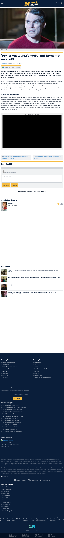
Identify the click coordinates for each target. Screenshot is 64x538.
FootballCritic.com (7, 489)
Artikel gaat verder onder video (32, 114)
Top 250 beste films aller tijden (10, 405)
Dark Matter (37, 362)
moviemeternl (34, 480)
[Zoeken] (57, 3)
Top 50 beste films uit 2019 (9, 429)
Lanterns (36, 371)
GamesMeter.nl (6, 502)
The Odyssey (5, 364)
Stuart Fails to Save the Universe (43, 377)
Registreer (3, 519)
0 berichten (5, 168)
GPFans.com (5, 493)
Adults (36, 366)
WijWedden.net (6, 504)
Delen (21, 63)
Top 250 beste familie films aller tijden (12, 411)
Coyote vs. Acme (6, 369)
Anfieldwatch (6, 508)
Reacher (36, 373)
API (63, 519)
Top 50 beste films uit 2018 (9, 427)
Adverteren (19, 519)
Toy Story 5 (5, 377)
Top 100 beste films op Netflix (10, 418)
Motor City (5, 375)
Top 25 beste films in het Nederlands (12, 431)
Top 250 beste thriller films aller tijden (12, 409)
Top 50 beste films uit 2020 (9, 424)
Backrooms (5, 371)
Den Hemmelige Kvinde (8, 362)
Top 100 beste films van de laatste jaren (12, 416)
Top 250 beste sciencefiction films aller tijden (14, 407)
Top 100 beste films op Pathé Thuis (11, 422)
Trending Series (38, 360)
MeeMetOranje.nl (7, 511)
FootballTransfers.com (8, 487)
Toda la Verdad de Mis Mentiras (42, 369)
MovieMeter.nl (6, 495)
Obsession (5, 373)
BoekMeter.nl (5, 500)
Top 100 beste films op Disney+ (10, 420)
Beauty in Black (38, 375)
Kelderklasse (5, 506)
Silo (35, 364)
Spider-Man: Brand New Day (9, 366)
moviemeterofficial (21, 480)
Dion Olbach (4, 63)
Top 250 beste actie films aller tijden (11, 414)
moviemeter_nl (46, 480)
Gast (6, 171)
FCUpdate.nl (5, 491)
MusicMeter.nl (6, 498)
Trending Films (5, 360)
